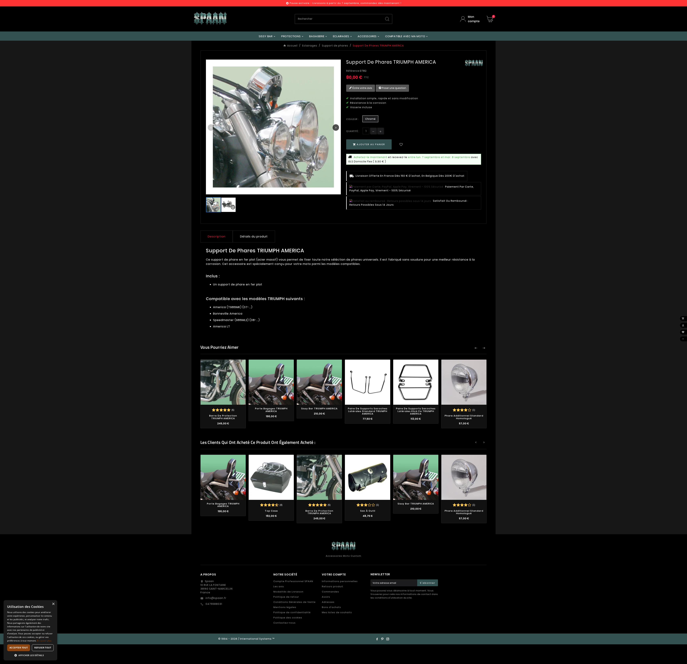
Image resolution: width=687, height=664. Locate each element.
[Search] (387, 19)
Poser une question (393, 88)
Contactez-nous (284, 622)
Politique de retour (286, 597)
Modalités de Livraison (288, 591)
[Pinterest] (382, 639)
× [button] (53, 604)
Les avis (278, 586)
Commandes (330, 591)
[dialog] (30, 630)
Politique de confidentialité (292, 612)
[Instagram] (387, 639)
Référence (353, 71)
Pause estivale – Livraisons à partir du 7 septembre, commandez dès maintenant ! (345, 3)
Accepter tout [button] (18, 647)
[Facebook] (377, 639)
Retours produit (332, 586)
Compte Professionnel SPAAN (293, 581)
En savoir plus (44, 640)
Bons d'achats (331, 607)
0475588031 (213, 604)
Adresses (328, 602)
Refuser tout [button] (42, 647)
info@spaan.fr (215, 598)
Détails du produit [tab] (254, 236)
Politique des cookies (287, 617)
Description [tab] (216, 236)
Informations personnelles (340, 581)
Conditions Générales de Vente (294, 602)
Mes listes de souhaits (337, 612)
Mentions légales (284, 607)
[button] (30, 655)
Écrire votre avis (362, 88)
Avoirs (326, 597)
